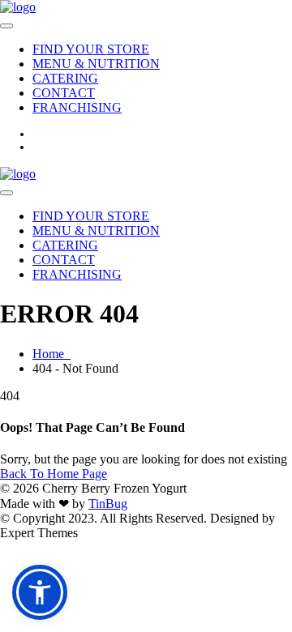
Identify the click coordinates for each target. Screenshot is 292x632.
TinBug (107, 503)
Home (51, 354)
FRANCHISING (77, 107)
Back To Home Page (53, 473)
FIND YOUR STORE (90, 49)
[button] (39, 592)
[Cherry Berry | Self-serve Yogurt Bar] (18, 7)
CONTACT (63, 93)
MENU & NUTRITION (96, 63)
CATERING (65, 78)
